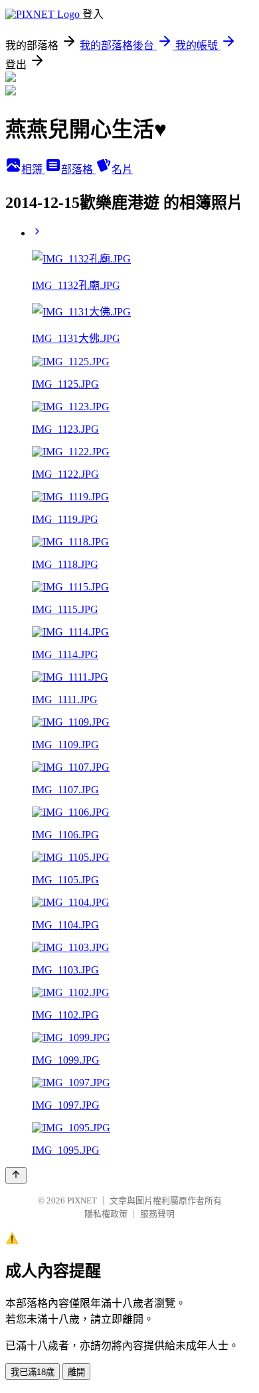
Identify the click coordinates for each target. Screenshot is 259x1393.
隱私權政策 (106, 1214)
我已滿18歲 (32, 1372)
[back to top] (16, 1175)
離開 (76, 1372)
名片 (122, 169)
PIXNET (82, 1200)
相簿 (33, 169)
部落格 (78, 169)
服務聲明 (157, 1214)
